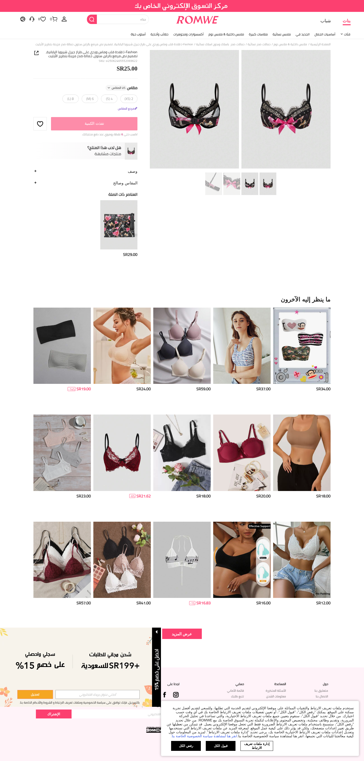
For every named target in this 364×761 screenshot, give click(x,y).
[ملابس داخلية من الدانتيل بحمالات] (242, 453)
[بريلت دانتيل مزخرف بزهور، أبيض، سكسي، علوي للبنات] (302, 560)
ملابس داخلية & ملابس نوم (226, 34)
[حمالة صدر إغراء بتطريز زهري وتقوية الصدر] (182, 453)
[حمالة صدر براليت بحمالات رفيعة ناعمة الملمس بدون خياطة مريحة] (242, 560)
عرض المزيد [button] (182, 633)
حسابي (239, 684)
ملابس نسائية (282, 34)
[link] (182, 6)
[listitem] (118, 228)
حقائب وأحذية (159, 34)
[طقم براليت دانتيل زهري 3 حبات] (122, 560)
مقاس (124, 88)
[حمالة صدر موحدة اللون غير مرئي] (302, 453)
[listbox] (64, 19)
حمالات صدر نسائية (259, 44)
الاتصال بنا (322, 696)
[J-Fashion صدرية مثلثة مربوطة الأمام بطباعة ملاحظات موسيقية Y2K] (182, 560)
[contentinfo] (130, 254)
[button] (40, 123)
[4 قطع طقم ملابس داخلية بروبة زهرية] (62, 560)
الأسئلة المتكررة (276, 690)
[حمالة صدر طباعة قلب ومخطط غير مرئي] (242, 346)
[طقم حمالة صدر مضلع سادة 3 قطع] (62, 453)
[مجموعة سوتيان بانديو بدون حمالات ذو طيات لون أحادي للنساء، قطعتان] (62, 346)
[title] (182, 299)
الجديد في (303, 34)
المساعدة (280, 684)
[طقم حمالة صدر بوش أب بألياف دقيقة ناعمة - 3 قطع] (182, 346)
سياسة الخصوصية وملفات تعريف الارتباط (80, 702)
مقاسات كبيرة (258, 34)
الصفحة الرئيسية (320, 44)
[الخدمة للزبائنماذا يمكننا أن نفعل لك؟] (32, 19)
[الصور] (240, 110)
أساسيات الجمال (324, 34)
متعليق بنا (321, 690)
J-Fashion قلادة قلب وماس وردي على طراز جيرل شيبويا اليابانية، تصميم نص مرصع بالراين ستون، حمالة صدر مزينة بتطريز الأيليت (91, 54)
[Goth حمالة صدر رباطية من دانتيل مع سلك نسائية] (122, 453)
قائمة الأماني (235, 690)
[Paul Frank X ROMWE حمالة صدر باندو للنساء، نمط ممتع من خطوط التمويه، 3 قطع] (302, 346)
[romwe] (197, 19)
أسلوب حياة (138, 34)
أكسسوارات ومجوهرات (188, 34)
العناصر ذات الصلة (122, 194)
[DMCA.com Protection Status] (155, 730)
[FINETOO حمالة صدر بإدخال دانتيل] (122, 346)
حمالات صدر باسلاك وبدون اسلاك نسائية (220, 44)
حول (325, 684)
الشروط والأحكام (42, 702)
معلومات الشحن (276, 696)
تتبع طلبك (237, 696)
